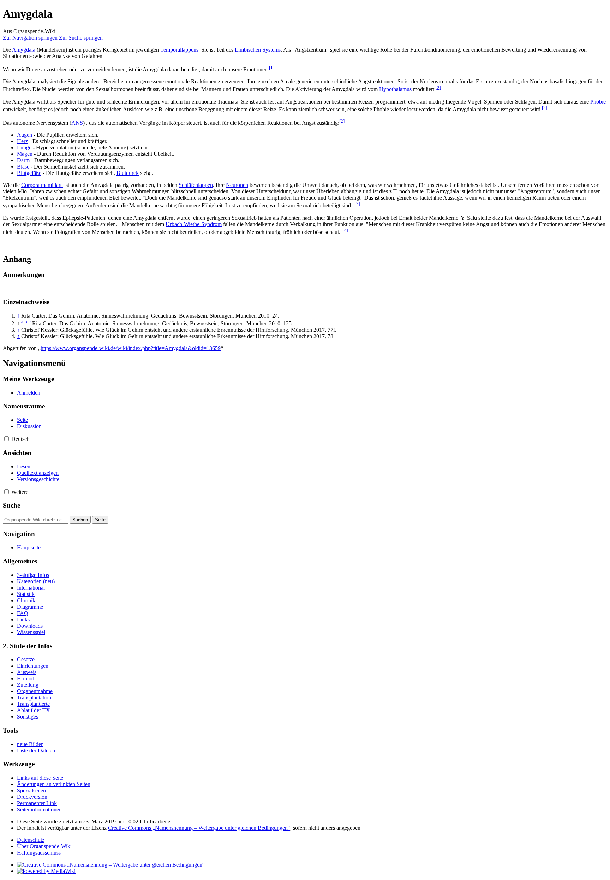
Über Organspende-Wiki (44, 846)
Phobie (598, 102)
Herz (22, 141)
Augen (24, 135)
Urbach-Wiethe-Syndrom (194, 224)
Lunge (24, 147)
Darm (23, 160)
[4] (345, 230)
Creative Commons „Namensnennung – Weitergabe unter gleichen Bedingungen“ (199, 828)
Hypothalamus (395, 90)
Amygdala (23, 50)
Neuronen (237, 185)
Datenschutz (30, 840)
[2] (438, 87)
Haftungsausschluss (39, 853)
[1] (271, 67)
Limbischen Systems (258, 50)
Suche (11, 505)
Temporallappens (179, 50)
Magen (24, 154)
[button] (6, 438)
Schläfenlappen (196, 185)
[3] (357, 203)
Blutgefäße (29, 173)
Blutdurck (127, 173)
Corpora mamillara (42, 185)
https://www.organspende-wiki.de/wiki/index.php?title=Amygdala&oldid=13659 (131, 348)
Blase (23, 167)
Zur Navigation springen (30, 38)
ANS (77, 123)
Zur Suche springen (81, 38)
